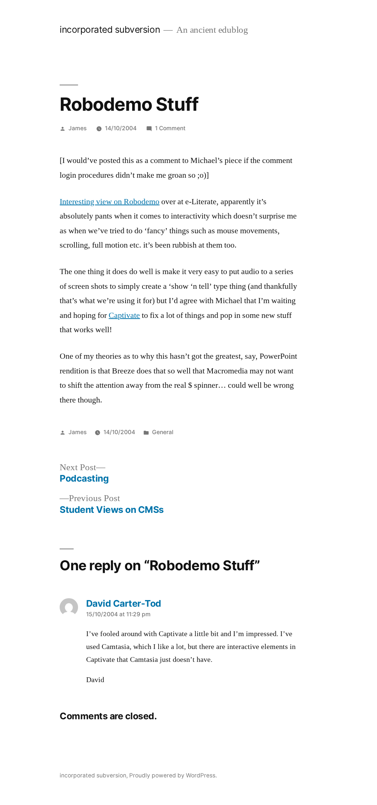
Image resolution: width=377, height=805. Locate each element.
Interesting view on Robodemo (109, 201)
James (77, 128)
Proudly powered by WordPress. (173, 775)
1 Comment (170, 128)
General (162, 432)
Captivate (124, 315)
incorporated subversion (110, 29)
